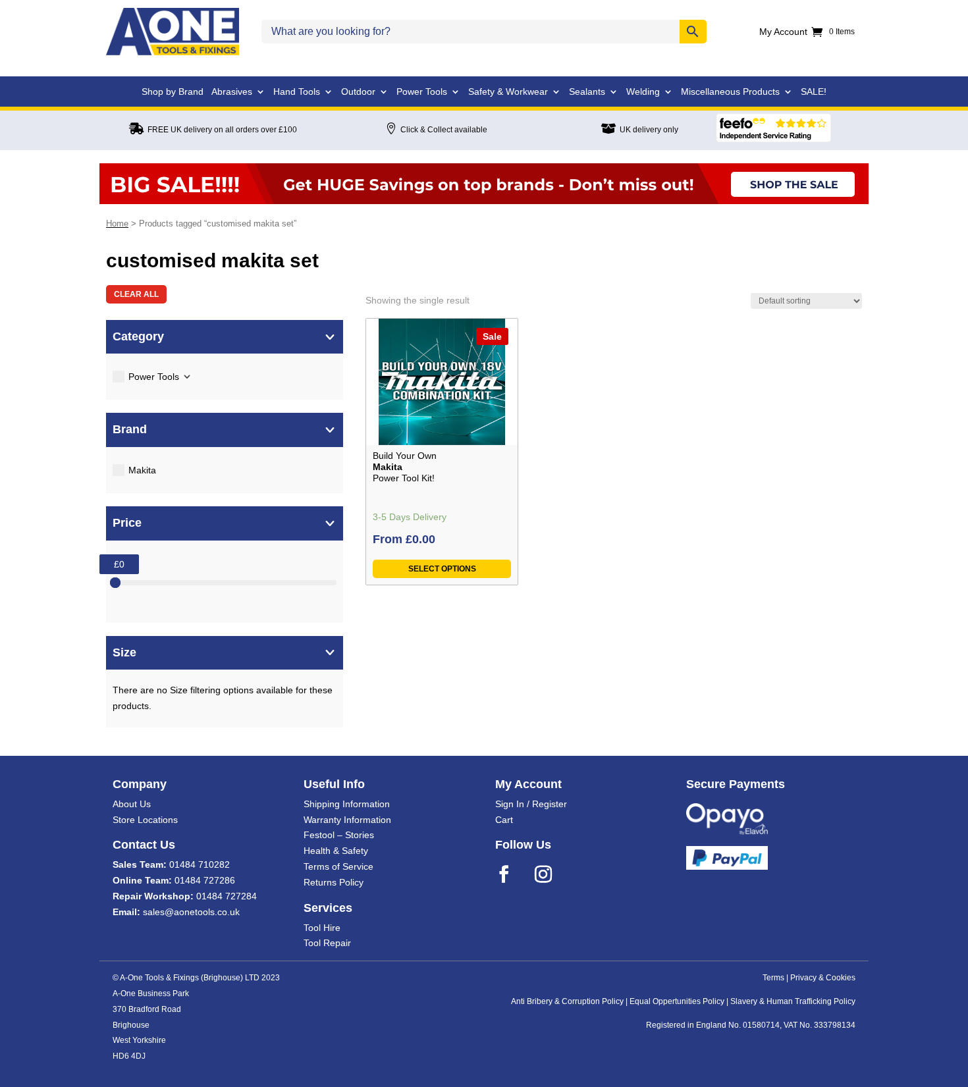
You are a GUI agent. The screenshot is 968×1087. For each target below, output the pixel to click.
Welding (643, 92)
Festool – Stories (339, 835)
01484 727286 (205, 880)
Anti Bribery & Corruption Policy (567, 1001)
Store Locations (145, 819)
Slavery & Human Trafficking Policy (792, 1001)
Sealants (587, 92)
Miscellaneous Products (730, 92)
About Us (132, 804)
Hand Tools (296, 92)
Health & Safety (336, 850)
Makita (142, 470)
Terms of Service (338, 866)
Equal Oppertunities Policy (677, 1001)
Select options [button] (442, 568)
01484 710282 (199, 864)
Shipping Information (347, 804)
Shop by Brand (172, 92)
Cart (504, 819)
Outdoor (358, 92)
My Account (783, 32)
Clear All (136, 294)
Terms (773, 977)
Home (117, 223)
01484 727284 (226, 896)
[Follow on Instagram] (552, 874)
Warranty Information (347, 819)
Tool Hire (322, 927)
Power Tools (421, 92)
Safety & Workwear (508, 92)
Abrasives (231, 92)
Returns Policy (333, 882)
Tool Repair (327, 943)
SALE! (813, 92)
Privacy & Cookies (822, 977)
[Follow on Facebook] (512, 874)
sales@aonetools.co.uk (191, 912)
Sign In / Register (531, 804)
